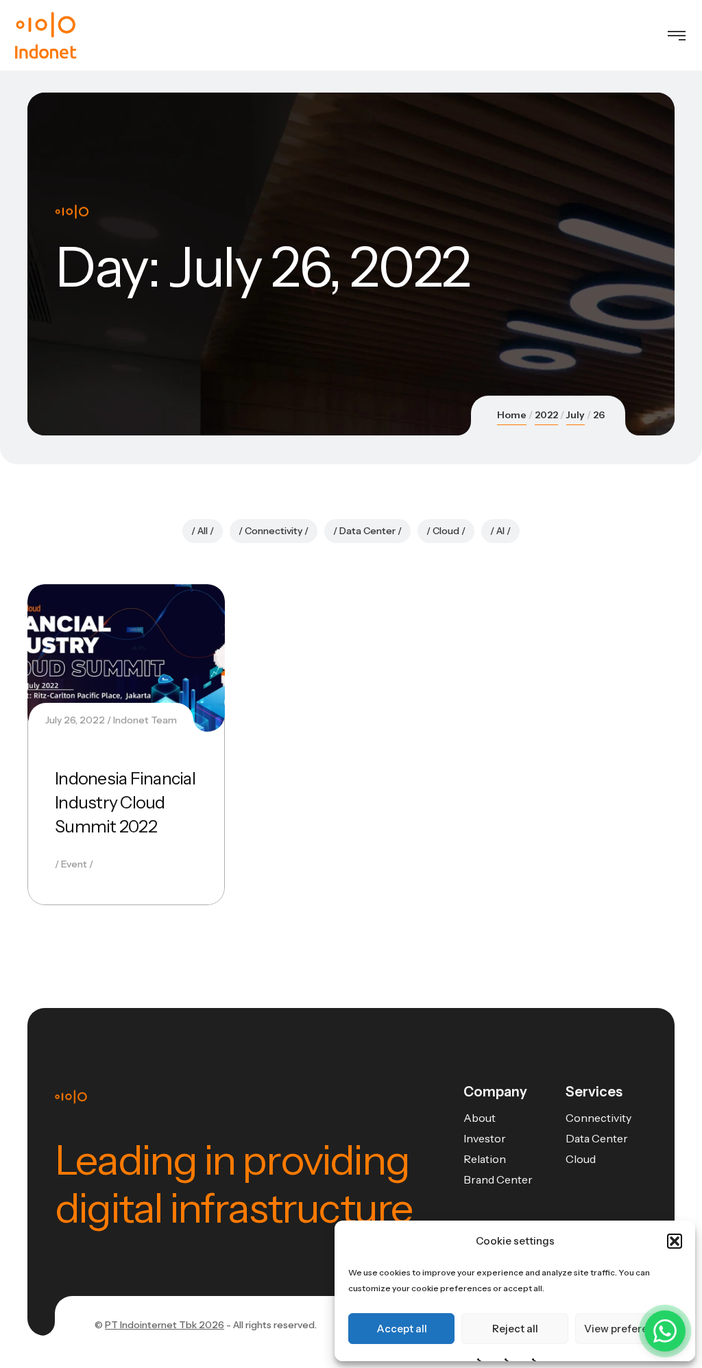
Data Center (367, 531)
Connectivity (273, 531)
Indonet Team (145, 720)
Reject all (515, 1328)
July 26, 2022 (75, 720)
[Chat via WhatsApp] (665, 1331)
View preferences (628, 1328)
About (479, 1118)
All (202, 531)
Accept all (401, 1328)
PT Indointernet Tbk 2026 (164, 1325)
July (575, 415)
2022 (546, 415)
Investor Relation (484, 1148)
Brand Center (498, 1179)
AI (500, 531)
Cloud (446, 531)
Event (74, 864)
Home (511, 415)
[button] (674, 1241)
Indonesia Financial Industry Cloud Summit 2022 (125, 802)
